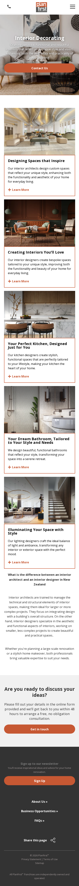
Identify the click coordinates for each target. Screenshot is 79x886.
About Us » (40, 802)
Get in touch (39, 729)
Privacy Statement (31, 859)
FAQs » (39, 821)
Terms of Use (50, 859)
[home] (41, 7)
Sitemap (39, 863)
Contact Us (39, 68)
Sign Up (39, 781)
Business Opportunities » (39, 811)
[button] (72, 7)
